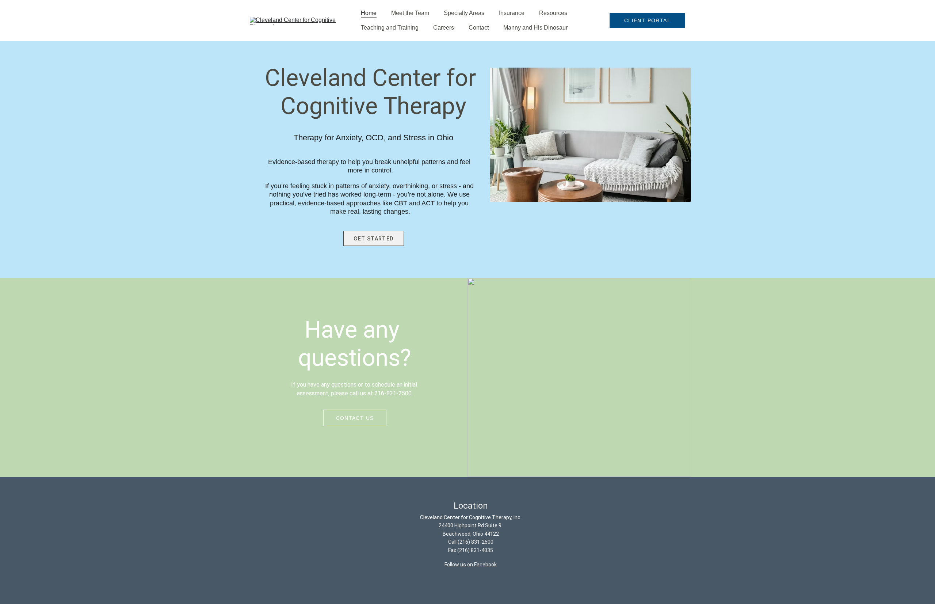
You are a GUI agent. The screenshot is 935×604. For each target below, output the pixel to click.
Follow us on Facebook (470, 564)
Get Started (373, 239)
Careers (443, 27)
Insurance (511, 13)
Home (369, 13)
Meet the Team (410, 13)
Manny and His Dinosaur (535, 27)
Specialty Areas (464, 13)
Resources (553, 13)
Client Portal (647, 20)
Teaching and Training (390, 27)
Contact (479, 27)
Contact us (355, 418)
